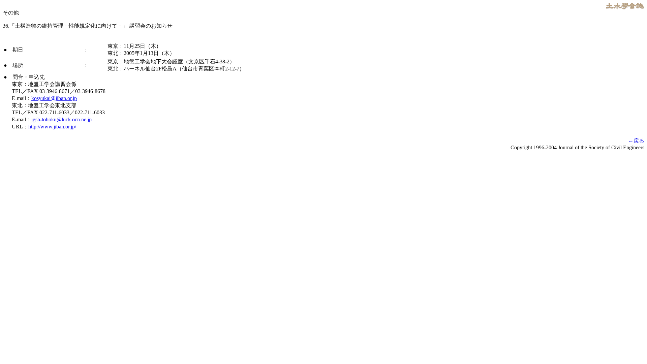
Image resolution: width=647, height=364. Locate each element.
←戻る (636, 141)
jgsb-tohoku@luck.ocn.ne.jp (61, 119)
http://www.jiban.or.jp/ (52, 126)
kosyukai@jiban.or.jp (54, 98)
